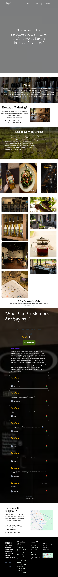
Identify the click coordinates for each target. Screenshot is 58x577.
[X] (6, 566)
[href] (42, 520)
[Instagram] (10, 562)
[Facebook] (6, 562)
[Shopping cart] (41, 4)
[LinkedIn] (10, 566)
